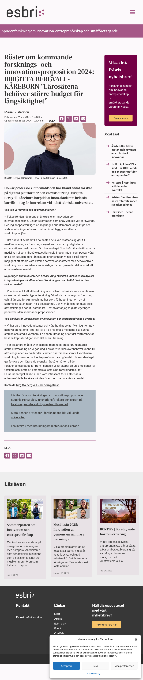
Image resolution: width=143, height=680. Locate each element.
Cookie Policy (93, 673)
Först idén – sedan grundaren (122, 213)
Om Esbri (59, 633)
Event (57, 628)
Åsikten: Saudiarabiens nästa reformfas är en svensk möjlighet (124, 200)
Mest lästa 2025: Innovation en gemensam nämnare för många (69, 532)
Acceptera (67, 665)
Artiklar (58, 618)
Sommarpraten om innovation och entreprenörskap (21, 529)
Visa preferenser (124, 665)
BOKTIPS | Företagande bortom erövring (117, 532)
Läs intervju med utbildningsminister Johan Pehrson (45, 426)
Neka (95, 665)
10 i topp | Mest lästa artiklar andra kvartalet (123, 186)
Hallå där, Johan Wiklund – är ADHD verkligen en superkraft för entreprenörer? (124, 169)
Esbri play (60, 623)
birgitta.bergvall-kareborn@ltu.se (37, 385)
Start (57, 613)
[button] (136, 639)
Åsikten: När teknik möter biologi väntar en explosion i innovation (123, 151)
